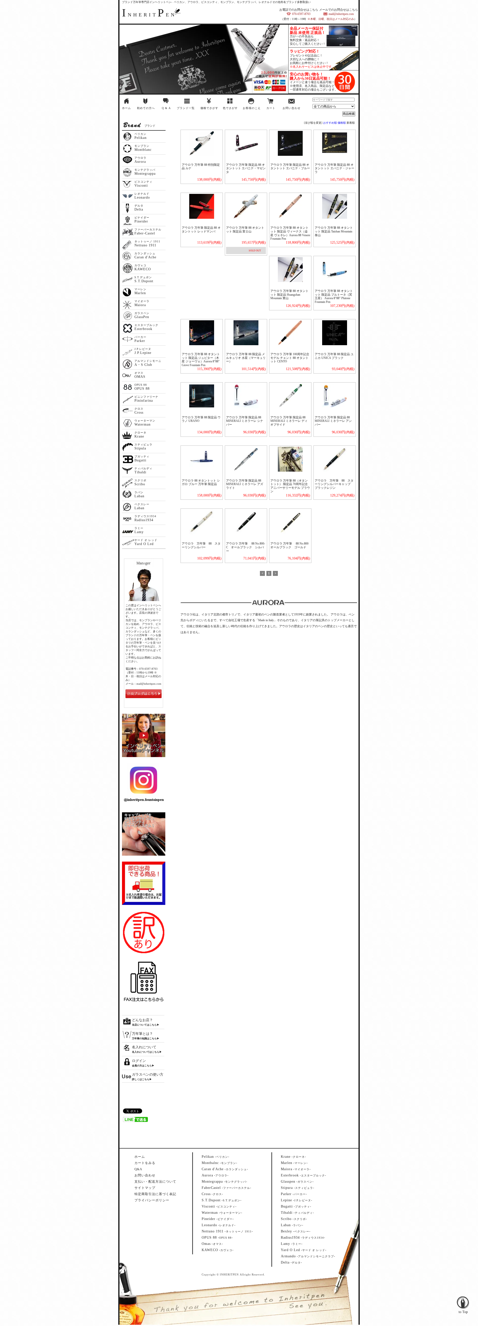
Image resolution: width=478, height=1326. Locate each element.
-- (215, 1157)
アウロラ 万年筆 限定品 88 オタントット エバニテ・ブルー (290, 166)
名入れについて (144, 1047)
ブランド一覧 (186, 108)
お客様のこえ (252, 108)
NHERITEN (149, 14)
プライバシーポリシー (151, 1200)
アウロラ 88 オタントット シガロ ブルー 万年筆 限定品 (201, 482)
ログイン (139, 1061)
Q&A (138, 1169)
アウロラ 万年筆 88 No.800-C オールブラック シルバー (245, 547)
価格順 (342, 122)
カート (270, 108)
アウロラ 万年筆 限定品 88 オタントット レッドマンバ (201, 229)
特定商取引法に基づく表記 (155, 1194)
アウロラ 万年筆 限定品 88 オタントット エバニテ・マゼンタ (246, 168)
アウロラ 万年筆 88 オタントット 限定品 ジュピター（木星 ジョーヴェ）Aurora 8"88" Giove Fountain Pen (201, 359)
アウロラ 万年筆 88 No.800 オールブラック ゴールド (290, 545)
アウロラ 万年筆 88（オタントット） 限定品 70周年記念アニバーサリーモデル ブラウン (290, 486)
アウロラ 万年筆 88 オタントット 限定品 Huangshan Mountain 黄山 (289, 294)
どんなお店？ (142, 1020)
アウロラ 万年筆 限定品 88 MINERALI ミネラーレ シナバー (244, 421)
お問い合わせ (291, 108)
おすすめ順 (330, 122)
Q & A (166, 108)
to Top (463, 1292)
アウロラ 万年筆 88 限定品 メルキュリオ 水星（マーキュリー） (246, 357)
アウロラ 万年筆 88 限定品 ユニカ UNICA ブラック (334, 356)
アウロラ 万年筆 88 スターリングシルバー (201, 545)
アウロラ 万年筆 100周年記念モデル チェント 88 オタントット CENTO (289, 357)
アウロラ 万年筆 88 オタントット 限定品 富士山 (245, 229)
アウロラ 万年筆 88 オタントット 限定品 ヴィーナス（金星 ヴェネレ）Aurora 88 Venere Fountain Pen (290, 233)
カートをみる (144, 1163)
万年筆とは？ (142, 1034)
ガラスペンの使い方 (147, 1074)
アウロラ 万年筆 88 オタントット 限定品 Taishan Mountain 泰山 (334, 231)
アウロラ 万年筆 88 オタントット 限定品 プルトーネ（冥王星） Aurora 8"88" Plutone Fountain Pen (334, 296)
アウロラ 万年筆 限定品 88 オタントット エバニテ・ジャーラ (334, 168)
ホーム (126, 108)
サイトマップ (144, 1188)
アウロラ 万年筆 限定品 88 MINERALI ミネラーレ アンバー (333, 421)
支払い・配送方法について (155, 1181)
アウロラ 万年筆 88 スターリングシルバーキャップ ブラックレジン (334, 484)
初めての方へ (146, 108)
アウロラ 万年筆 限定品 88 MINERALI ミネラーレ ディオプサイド (288, 421)
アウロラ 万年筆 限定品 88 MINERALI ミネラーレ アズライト (244, 484)
